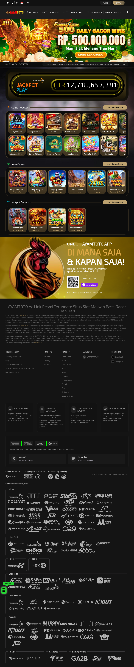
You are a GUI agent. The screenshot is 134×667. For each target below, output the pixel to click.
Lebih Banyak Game (115, 107)
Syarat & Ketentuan (13, 364)
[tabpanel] (67, 40)
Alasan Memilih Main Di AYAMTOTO (19, 368)
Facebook (119, 357)
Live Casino (53, 12)
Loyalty (47, 360)
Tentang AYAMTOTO (13, 357)
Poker (116, 12)
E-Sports (65, 392)
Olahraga (83, 12)
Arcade (108, 12)
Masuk (105, 3)
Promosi (47, 357)
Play (22, 90)
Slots (42, 12)
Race (64, 12)
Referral (47, 364)
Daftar (118, 3)
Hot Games (33, 12)
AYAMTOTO (22, 315)
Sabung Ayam (67, 396)
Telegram (119, 361)
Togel (73, 12)
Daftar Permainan (12, 372)
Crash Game (96, 12)
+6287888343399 (94, 357)
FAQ (7, 360)
